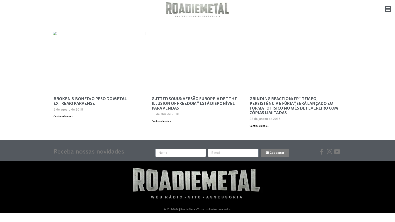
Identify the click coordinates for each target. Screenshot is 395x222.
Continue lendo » (63, 116)
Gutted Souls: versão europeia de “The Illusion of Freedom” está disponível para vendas (194, 103)
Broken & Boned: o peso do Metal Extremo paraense (90, 101)
